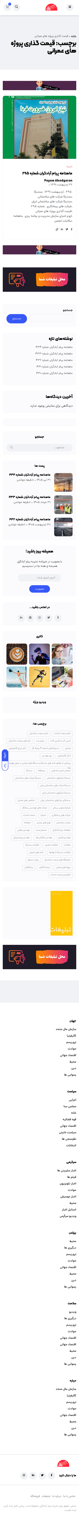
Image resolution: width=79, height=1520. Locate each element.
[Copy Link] (57, 230)
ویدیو (72, 1312)
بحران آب (40, 741)
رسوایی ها (70, 1075)
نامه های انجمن (36, 852)
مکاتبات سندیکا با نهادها (60, 852)
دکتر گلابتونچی (64, 756)
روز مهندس (47, 756)
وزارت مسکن (32, 860)
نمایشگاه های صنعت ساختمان (57, 860)
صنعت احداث (29, 815)
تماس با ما (69, 1496)
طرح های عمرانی (44, 823)
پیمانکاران (28, 867)
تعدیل (68, 748)
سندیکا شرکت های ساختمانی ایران (52, 202)
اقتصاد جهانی (68, 1055)
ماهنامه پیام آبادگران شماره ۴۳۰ (54, 373)
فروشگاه (35, 1496)
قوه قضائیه (69, 1119)
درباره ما (56, 1496)
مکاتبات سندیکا (32, 845)
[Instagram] (24, 1475)
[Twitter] (42, 1475)
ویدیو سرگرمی (68, 1216)
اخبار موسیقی (68, 1197)
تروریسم (71, 1042)
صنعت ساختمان (63, 823)
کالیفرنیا (71, 1036)
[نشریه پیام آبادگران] (51, 7)
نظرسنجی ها (69, 1139)
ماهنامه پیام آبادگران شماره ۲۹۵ (47, 173)
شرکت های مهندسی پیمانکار (34, 808)
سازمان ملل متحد (66, 1029)
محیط (72, 1062)
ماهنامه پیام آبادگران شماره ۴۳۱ (55, 367)
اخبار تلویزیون (68, 1184)
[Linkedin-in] (33, 1475)
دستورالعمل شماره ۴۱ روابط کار (45, 748)
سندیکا (38, 192)
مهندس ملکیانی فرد (43, 837)
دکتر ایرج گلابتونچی (17, 748)
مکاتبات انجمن (63, 221)
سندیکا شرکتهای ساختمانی (59, 778)
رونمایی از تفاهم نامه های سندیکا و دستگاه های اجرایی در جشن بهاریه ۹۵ (40, 764)
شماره (43, 815)
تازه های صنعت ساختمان (19, 741)
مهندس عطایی (23, 830)
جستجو (68, 310)
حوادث (72, 1049)
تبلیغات (46, 1496)
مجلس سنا (70, 1106)
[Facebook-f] (51, 1475)
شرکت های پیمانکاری (59, 206)
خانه (73, 36)
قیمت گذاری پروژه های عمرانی (53, 211)
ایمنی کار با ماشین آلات (60, 741)
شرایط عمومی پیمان (62, 808)
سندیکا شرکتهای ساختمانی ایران (56, 793)
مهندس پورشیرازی (21, 837)
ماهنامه (17, 216)
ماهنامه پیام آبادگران (61, 830)
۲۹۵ (69, 192)
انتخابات (71, 1145)
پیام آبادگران (44, 867)
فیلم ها (71, 1177)
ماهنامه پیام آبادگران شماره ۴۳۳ (54, 354)
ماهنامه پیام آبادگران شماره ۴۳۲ (54, 360)
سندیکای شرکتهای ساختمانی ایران (55, 800)
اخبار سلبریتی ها (66, 1171)
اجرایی (72, 1100)
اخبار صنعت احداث (62, 733)
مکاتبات (67, 845)
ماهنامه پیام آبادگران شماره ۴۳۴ (54, 347)
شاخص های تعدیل (26, 800)
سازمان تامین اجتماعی (61, 770)
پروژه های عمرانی (63, 867)
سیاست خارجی (67, 1132)
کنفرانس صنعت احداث (61, 875)
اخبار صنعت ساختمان (38, 733)
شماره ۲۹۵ (37, 206)
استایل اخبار (69, 1210)
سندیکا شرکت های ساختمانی (55, 197)
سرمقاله (41, 770)
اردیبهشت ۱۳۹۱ (54, 192)
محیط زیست (41, 830)
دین (73, 1068)
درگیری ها (70, 1248)
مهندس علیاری (64, 837)
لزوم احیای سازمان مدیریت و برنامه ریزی (48, 216)
